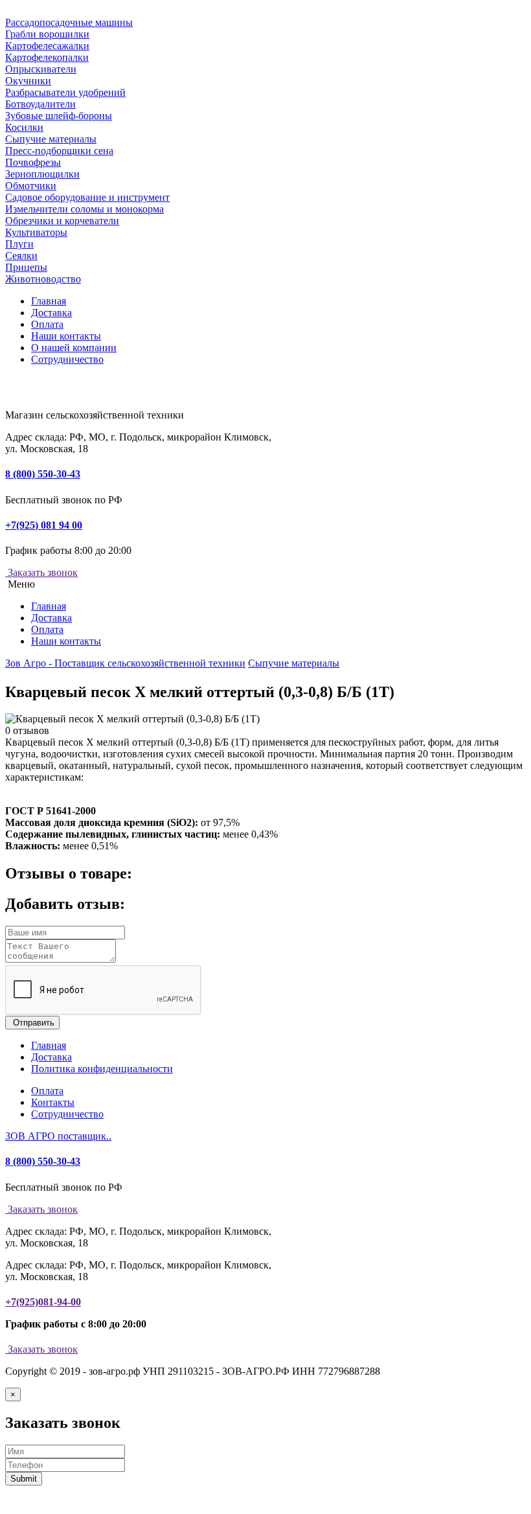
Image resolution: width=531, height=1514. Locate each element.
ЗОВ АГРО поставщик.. (58, 1135)
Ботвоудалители (40, 103)
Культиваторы (36, 232)
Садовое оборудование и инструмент (87, 197)
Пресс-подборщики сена (59, 150)
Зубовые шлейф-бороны (58, 115)
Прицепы (26, 267)
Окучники (28, 80)
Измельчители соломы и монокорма (84, 208)
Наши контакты (66, 335)
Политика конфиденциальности (102, 1068)
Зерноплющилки (42, 173)
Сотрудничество (67, 359)
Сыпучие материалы (50, 138)
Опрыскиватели (40, 69)
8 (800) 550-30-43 (42, 473)
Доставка (51, 312)
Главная (48, 300)
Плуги (19, 243)
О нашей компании (74, 347)
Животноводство (43, 278)
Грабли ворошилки (47, 34)
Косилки (24, 127)
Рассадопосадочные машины (69, 22)
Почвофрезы (33, 162)
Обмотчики (30, 185)
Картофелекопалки (47, 57)
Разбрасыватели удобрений (65, 92)
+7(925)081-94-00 (43, 1301)
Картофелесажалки (47, 45)
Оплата (47, 324)
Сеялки (21, 255)
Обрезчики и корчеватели (62, 220)
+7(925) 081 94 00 (43, 525)
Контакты (52, 1102)
